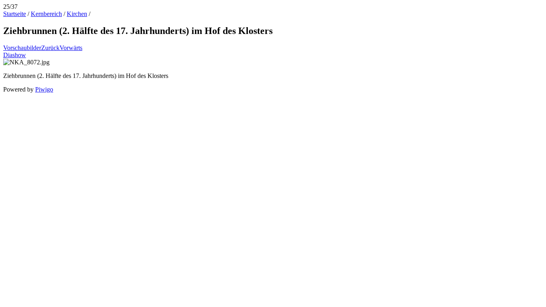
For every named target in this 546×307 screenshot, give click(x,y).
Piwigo (44, 89)
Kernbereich (46, 13)
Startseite (14, 13)
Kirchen (77, 13)
